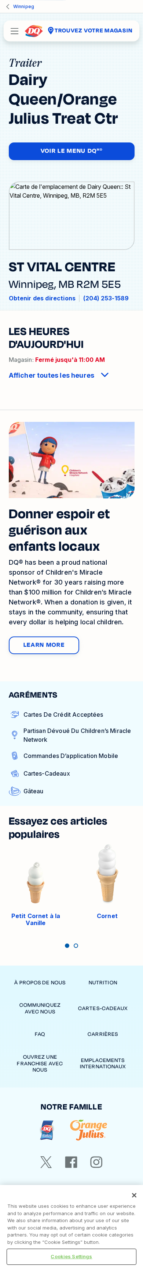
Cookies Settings (71, 1256)
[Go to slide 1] (67, 945)
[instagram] (96, 1162)
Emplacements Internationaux (103, 1063)
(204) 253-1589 (106, 298)
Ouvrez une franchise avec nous (40, 1063)
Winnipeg (23, 6)
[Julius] (88, 1130)
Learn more (44, 645)
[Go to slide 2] (76, 945)
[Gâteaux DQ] (47, 1130)
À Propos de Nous (40, 983)
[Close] (134, 1195)
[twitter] (46, 1162)
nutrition (103, 983)
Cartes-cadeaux (103, 1008)
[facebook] (71, 1162)
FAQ (40, 1034)
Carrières (103, 1034)
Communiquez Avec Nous (40, 1008)
